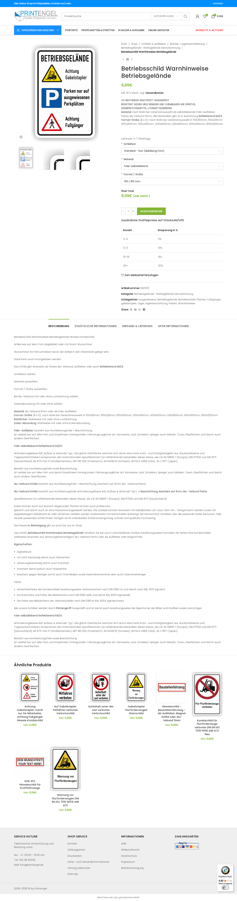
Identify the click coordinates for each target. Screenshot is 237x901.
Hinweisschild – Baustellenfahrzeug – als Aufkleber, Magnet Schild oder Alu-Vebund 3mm (172, 713)
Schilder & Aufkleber (153, 44)
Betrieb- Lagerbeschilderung (187, 44)
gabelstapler (128, 303)
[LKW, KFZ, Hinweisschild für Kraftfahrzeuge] (30, 762)
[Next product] (132, 59)
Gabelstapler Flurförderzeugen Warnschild (136, 710)
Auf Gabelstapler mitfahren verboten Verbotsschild (65, 710)
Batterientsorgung (132, 868)
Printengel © (63, 608)
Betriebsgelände (167, 299)
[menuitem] (92, 844)
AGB (123, 843)
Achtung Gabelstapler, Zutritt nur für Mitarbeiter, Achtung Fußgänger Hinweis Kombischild (30, 713)
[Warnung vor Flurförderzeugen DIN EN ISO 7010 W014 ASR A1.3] (65, 769)
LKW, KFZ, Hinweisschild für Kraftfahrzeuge (30, 784)
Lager (141, 303)
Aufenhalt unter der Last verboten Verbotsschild (101, 710)
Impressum (128, 862)
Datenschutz (129, 855)
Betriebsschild (186, 299)
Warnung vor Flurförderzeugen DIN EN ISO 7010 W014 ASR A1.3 (65, 800)
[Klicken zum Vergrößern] (21, 137)
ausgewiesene (147, 299)
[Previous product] (123, 59)
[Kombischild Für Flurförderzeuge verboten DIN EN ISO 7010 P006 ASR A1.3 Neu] (207, 694)
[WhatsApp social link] (140, 309)
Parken (173, 303)
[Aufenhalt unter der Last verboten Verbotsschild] (101, 687)
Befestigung (38, 525)
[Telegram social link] (144, 309)
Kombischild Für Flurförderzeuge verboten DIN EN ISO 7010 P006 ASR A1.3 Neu (207, 727)
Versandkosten (154, 93)
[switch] (225, 888)
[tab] (58, 324)
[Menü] (231, 866)
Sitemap (73, 874)
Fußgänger (214, 299)
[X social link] (131, 309)
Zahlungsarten (76, 849)
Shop (134, 44)
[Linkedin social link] (135, 309)
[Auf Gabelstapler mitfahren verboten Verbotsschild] (65, 687)
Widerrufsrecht (130, 849)
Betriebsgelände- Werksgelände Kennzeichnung (150, 48)
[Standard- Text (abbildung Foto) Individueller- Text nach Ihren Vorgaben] (172, 151)
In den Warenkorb (151, 211)
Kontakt (72, 843)
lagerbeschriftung (157, 303)
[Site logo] (36, 16)
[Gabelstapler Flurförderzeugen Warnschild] (136, 687)
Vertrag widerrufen (79, 868)
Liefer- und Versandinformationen (88, 862)
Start (124, 44)
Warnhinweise (186, 303)
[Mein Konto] (197, 16)
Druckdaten (75, 855)
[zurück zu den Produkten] (127, 59)
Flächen (201, 299)
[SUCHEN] (185, 16)
